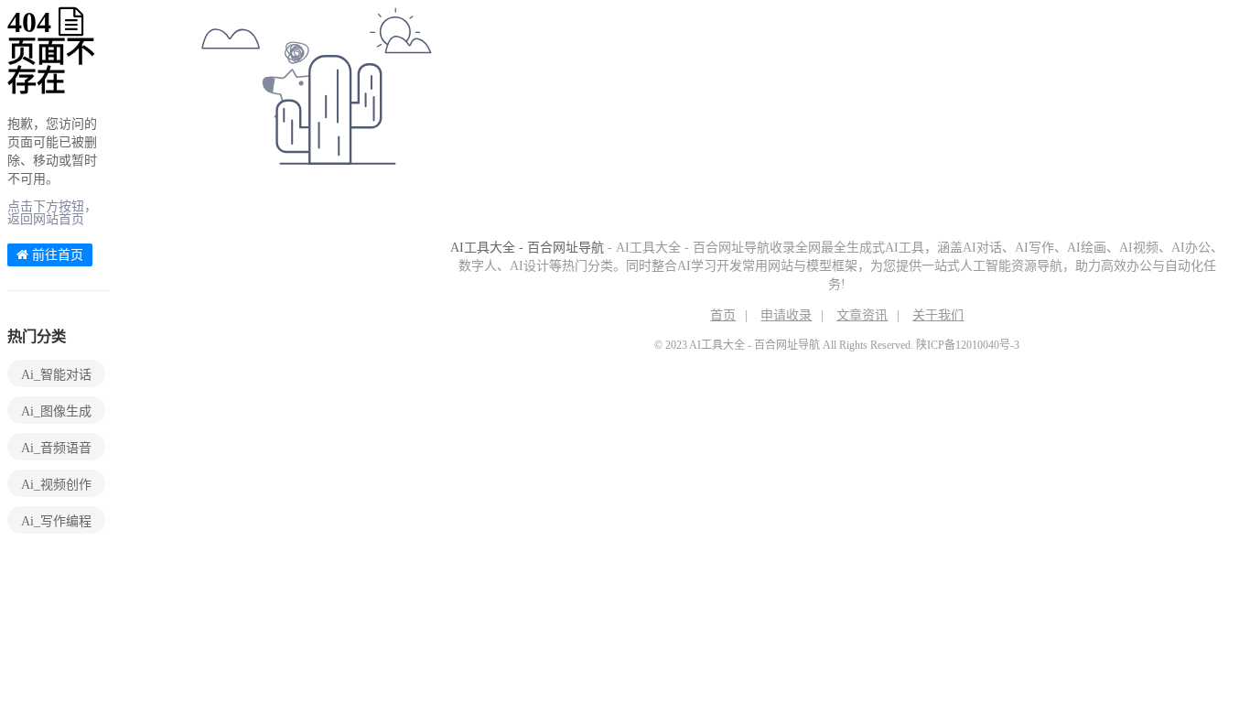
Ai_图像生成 (56, 411)
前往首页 (55, 255)
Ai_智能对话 (56, 375)
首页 (723, 315)
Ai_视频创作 (56, 485)
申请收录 (786, 315)
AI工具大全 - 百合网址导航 (527, 247)
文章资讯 (862, 315)
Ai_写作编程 (56, 521)
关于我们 (938, 315)
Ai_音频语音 (56, 448)
